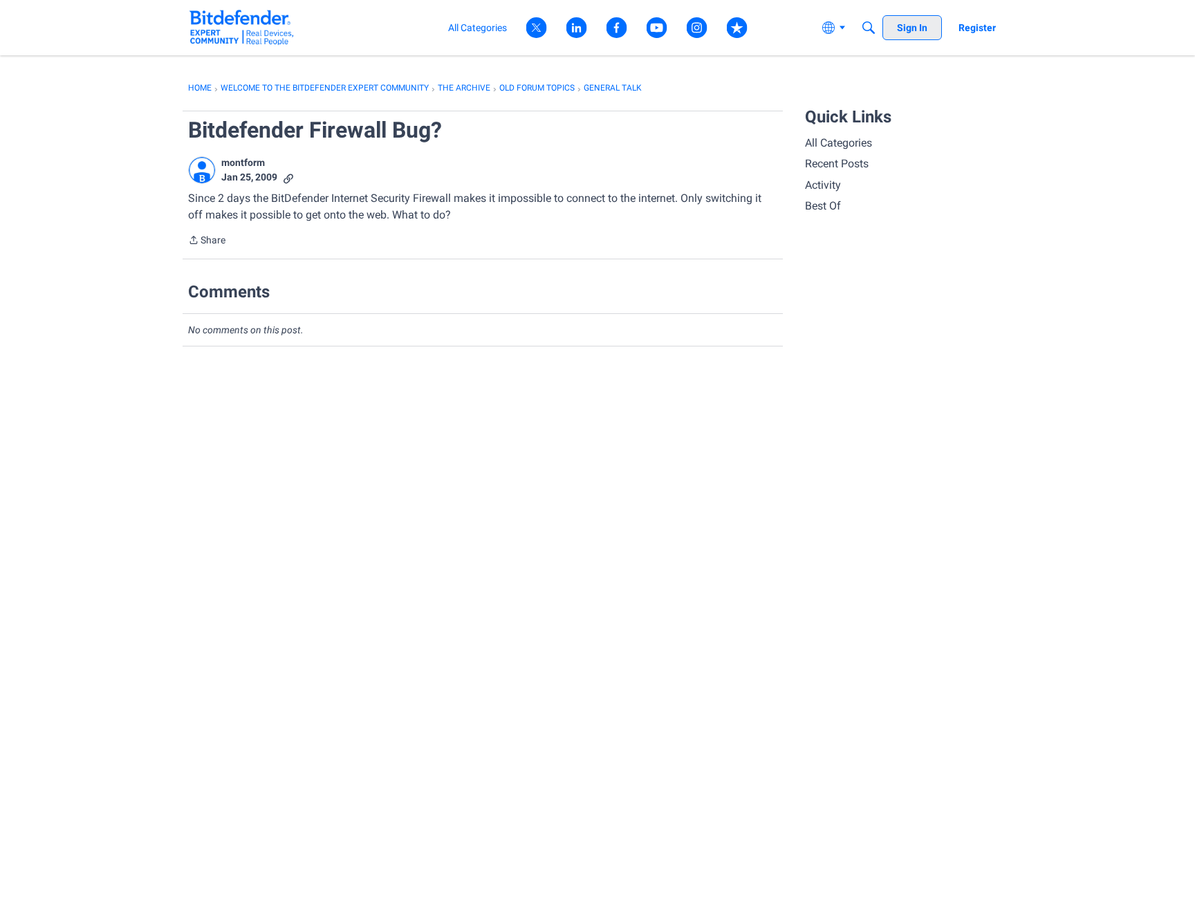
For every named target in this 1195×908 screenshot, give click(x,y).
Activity (823, 185)
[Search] (868, 27)
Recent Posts (837, 163)
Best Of (823, 205)
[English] (241, 27)
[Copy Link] (288, 177)
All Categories (838, 142)
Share (206, 241)
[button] (202, 170)
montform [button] (243, 162)
